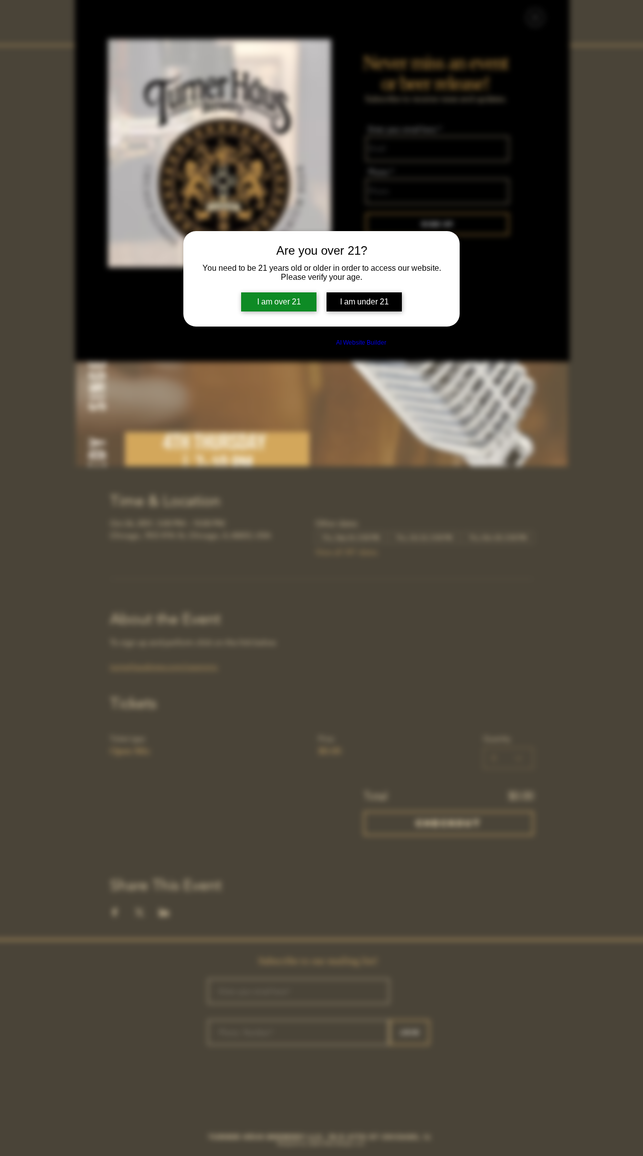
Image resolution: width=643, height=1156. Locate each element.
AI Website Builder (361, 342)
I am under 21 (364, 301)
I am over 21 (279, 301)
